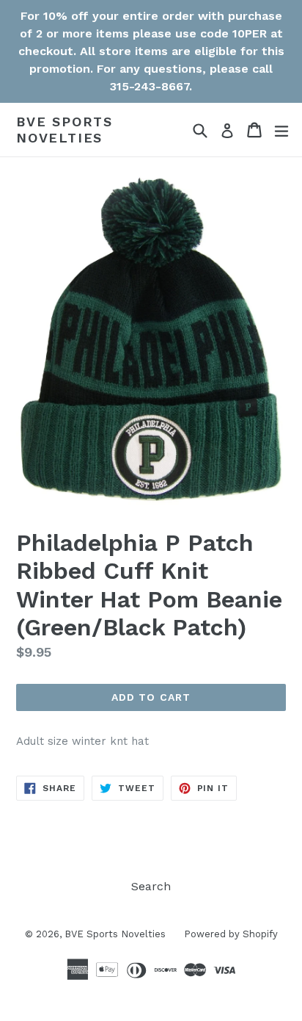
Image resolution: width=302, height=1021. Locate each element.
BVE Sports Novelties (64, 129)
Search (151, 886)
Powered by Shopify (231, 933)
